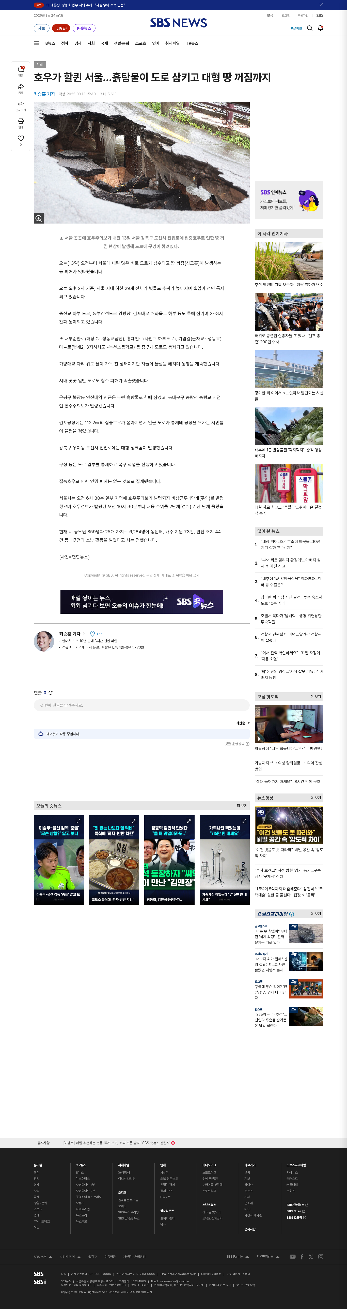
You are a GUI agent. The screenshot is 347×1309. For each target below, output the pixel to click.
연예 (155, 43)
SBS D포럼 (294, 1217)
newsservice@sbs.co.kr (174, 1281)
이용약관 (110, 1257)
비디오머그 (209, 1164)
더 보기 (240, 804)
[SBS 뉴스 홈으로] (178, 23)
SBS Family (237, 1257)
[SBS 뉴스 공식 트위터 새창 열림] (311, 1256)
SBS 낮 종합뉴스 (128, 1218)
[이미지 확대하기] (39, 218)
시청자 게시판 (253, 1215)
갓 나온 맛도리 (211, 1212)
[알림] (321, 28)
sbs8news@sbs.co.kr (183, 1274)
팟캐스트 (292, 1179)
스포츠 (140, 43)
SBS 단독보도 (169, 1179)
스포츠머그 (209, 1172)
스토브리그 (209, 1191)
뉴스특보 (81, 1221)
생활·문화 (121, 43)
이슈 (36, 1227)
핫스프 (258, 1009)
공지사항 (249, 1229)
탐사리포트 (167, 1210)
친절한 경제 (167, 1185)
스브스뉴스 (209, 1203)
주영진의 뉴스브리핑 (89, 1197)
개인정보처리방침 (134, 1257)
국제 (104, 43)
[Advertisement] (141, 773)
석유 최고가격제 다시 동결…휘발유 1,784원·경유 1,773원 (103, 647)
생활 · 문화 (40, 1203)
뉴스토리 (81, 1215)
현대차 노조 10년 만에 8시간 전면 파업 (89, 641)
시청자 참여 (70, 1257)
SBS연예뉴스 (295, 1204)
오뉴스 (80, 1203)
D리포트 (165, 1197)
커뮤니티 (292, 1185)
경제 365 (166, 1191)
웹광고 (92, 1257)
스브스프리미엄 (296, 1164)
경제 (78, 43)
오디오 (122, 1191)
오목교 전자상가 (212, 1218)
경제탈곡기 (261, 954)
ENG (270, 15)
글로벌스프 (261, 926)
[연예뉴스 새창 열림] (289, 200)
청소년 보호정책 (245, 1285)
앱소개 (248, 1203)
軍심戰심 (124, 1172)
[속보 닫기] (322, 5)
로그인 (286, 15)
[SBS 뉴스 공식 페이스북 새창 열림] (302, 1256)
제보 (247, 1179)
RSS (247, 1209)
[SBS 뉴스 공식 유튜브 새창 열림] (292, 1257)
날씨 (247, 1172)
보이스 (122, 1206)
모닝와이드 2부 (85, 1191)
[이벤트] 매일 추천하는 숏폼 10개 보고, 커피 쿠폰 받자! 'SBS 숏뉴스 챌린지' (116, 1142)
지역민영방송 (268, 1257)
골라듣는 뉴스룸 (128, 1200)
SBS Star (294, 1210)
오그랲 (258, 981)
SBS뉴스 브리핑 (128, 1212)
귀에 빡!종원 (210, 1179)
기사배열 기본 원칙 (220, 1285)
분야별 (38, 1164)
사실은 (164, 1172)
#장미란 (296, 28)
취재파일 (172, 43)
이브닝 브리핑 (126, 1179)
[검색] (310, 28)
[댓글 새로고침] (50, 692)
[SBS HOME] (319, 15)
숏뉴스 (248, 1191)
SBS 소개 (43, 1257)
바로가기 (249, 1164)
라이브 (248, 1185)
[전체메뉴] (36, 43)
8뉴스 (50, 43)
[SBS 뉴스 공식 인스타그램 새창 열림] (321, 1256)
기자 (247, 1197)
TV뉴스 (192, 43)
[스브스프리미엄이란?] (293, 913)
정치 (64, 43)
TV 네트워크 (42, 1221)
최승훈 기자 (70, 634)
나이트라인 (83, 1209)
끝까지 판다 (167, 1218)
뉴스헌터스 (83, 1179)
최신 (36, 1172)
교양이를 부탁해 (212, 1185)
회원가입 (303, 15)
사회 (91, 43)
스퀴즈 (291, 1191)
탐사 (163, 1224)
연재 (163, 1164)
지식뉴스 (292, 1172)
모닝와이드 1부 (85, 1185)
